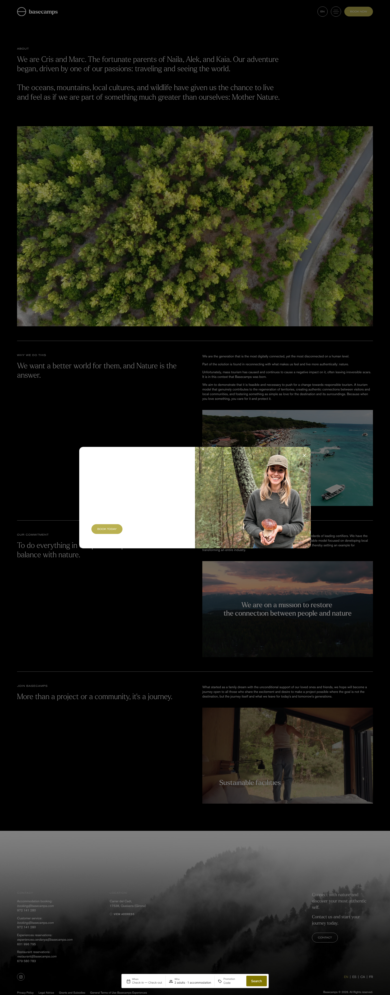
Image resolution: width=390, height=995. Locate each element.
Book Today (107, 529)
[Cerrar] (304, 455)
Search (256, 981)
